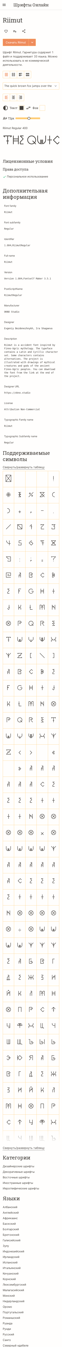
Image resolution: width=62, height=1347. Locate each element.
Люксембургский (14, 1284)
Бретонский (11, 1234)
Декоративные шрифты (19, 1171)
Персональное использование (27, 176)
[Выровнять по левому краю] (6, 97)
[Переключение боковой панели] (4, 5)
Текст (13, 108)
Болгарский (11, 1229)
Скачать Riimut (16, 42)
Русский (8, 1334)
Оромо (7, 1306)
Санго (7, 1340)
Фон (35, 108)
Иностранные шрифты (18, 1183)
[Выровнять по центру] (13, 97)
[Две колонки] (13, 74)
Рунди (7, 1329)
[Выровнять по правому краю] (20, 97)
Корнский (9, 1279)
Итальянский (12, 1268)
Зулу (6, 1246)
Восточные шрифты (16, 1177)
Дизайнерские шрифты (18, 1166)
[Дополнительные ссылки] (32, 42)
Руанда (7, 1323)
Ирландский (11, 1257)
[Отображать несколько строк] (20, 74)
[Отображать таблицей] (27, 74)
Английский (11, 1212)
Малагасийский (13, 1290)
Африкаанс (10, 1218)
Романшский (11, 1317)
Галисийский (11, 1240)
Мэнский (9, 1295)
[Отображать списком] (6, 74)
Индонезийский (13, 1251)
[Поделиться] (23, 31)
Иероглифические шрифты (21, 1188)
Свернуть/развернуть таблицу (24, 467)
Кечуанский (11, 1273)
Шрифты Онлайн (31, 5)
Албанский (10, 1207)
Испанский (10, 1262)
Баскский (9, 1223)
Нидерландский (13, 1301)
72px (11, 118)
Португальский (13, 1312)
